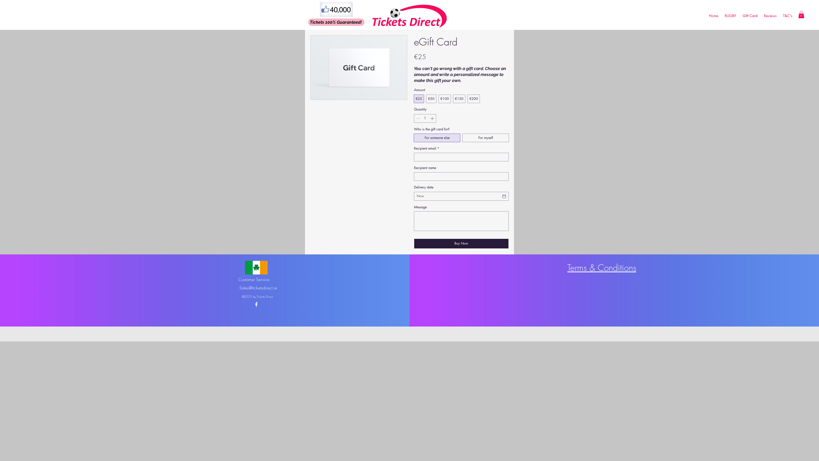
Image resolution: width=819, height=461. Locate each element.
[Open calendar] (504, 196)
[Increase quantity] (433, 118)
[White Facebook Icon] (256, 304)
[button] (801, 14)
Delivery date (423, 187)
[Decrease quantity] (418, 118)
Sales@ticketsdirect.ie (258, 288)
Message (420, 207)
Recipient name (425, 168)
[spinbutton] (425, 118)
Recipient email (426, 148)
